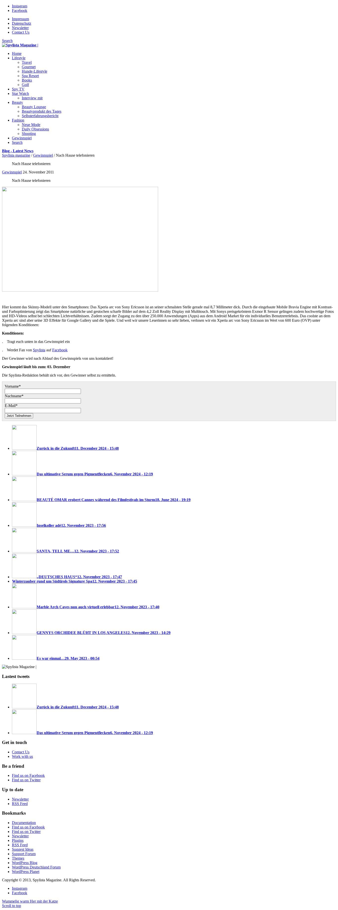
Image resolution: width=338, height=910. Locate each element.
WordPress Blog (24, 863)
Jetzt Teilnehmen (19, 416)
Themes (18, 858)
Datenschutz (21, 23)
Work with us (22, 756)
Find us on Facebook (28, 775)
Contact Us (20, 32)
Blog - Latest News (17, 151)
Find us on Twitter (26, 780)
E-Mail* (11, 405)
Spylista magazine (16, 155)
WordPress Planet (25, 871)
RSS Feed (20, 804)
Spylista (39, 350)
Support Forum (24, 854)
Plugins (18, 840)
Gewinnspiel (43, 155)
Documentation (24, 823)
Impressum (20, 19)
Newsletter (20, 28)
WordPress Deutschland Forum (36, 867)
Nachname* (14, 396)
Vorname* (13, 386)
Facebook (60, 350)
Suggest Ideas (22, 849)
